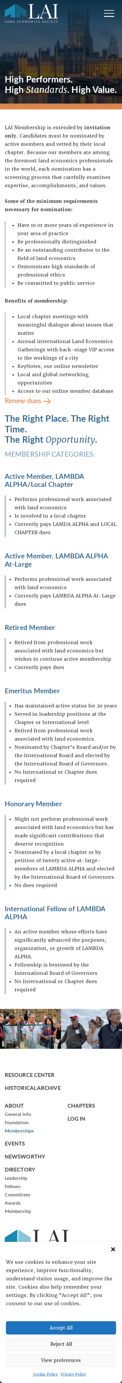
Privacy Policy (73, 1374)
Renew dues (23, 400)
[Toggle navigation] (109, 13)
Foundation (17, 1122)
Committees (17, 1194)
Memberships (19, 1130)
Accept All (61, 1328)
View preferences (61, 1360)
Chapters (81, 1105)
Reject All (61, 1344)
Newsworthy (25, 1156)
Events (15, 1143)
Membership (18, 1211)
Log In (77, 1118)
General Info (18, 1114)
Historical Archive (33, 1087)
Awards (13, 1202)
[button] (113, 1249)
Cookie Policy (45, 1374)
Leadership (16, 1177)
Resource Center (29, 1074)
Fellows (13, 1186)
